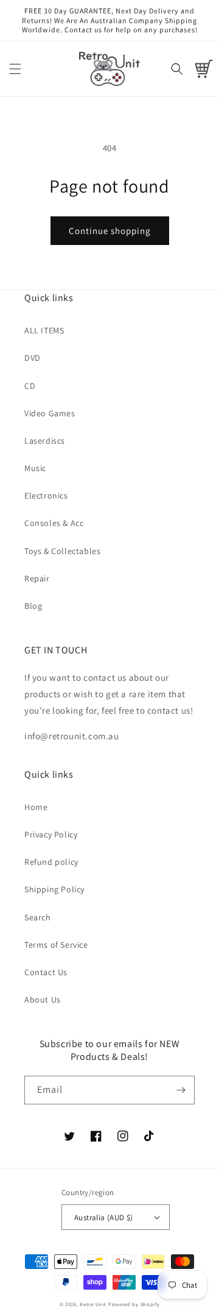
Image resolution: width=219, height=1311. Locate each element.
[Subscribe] (180, 1090)
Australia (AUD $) (103, 1217)
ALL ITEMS (44, 330)
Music (35, 468)
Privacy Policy (50, 834)
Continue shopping (110, 230)
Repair (37, 578)
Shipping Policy (54, 889)
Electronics (46, 495)
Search (37, 917)
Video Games (49, 413)
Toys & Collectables (62, 550)
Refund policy (51, 861)
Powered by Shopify (134, 1304)
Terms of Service (56, 944)
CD (29, 385)
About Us (42, 999)
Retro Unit (93, 1304)
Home (35, 806)
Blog (33, 605)
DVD (32, 357)
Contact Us (46, 972)
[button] (15, 68)
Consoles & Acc (53, 522)
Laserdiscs (44, 440)
